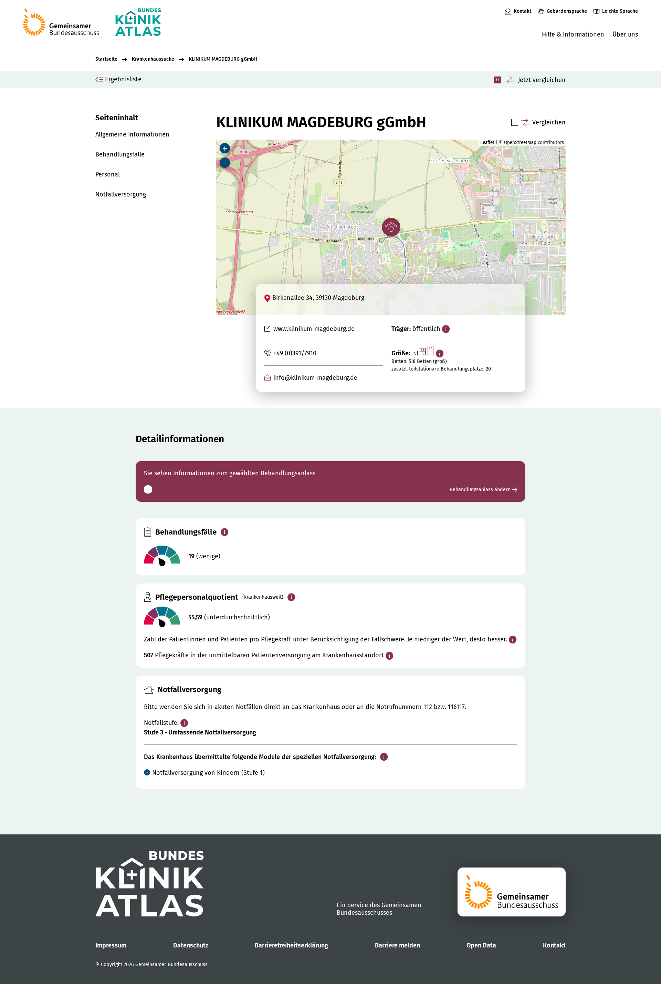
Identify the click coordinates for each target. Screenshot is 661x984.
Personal (107, 174)
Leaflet (487, 142)
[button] (391, 227)
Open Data (481, 945)
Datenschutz (190, 945)
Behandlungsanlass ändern (481, 490)
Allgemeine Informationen (132, 134)
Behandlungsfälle (120, 154)
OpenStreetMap (520, 142)
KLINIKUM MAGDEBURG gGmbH (223, 59)
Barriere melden (397, 945)
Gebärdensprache (567, 11)
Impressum (110, 945)
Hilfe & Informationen (573, 34)
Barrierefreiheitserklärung (291, 945)
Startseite (106, 59)
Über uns (625, 34)
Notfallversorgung (120, 194)
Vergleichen (549, 122)
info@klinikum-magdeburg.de (315, 378)
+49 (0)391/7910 (294, 353)
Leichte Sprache (620, 11)
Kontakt (522, 11)
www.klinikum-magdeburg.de (313, 329)
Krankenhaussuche (153, 59)
